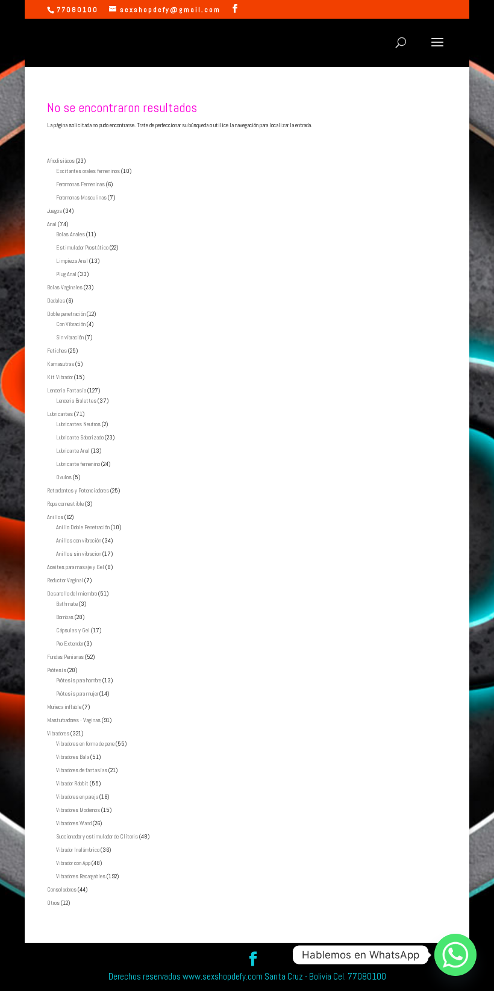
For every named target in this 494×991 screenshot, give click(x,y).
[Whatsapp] (455, 955)
